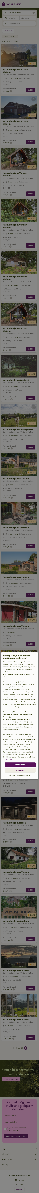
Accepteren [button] (20, 764)
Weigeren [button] (20, 770)
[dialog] (19, 715)
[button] (19, 775)
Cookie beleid (8, 759)
